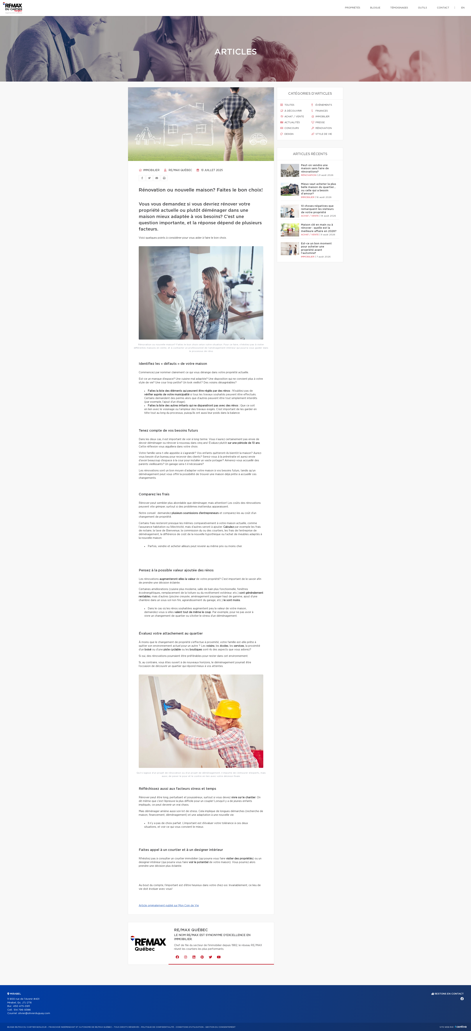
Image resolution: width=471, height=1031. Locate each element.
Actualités (292, 122)
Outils (422, 8)
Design (288, 134)
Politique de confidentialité (157, 1027)
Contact (443, 8)
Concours (291, 128)
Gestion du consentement (220, 1027)
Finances (321, 111)
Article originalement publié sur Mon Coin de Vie (169, 905)
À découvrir (293, 111)
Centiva (461, 1026)
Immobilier (151, 170)
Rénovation (323, 128)
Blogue (375, 8)
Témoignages (399, 8)
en (463, 8)
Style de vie (323, 134)
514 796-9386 (22, 1010)
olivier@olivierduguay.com (34, 1013)
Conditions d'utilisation (189, 1027)
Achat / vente (294, 116)
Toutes (289, 105)
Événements (323, 105)
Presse (320, 122)
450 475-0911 (21, 1006)
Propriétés (352, 8)
